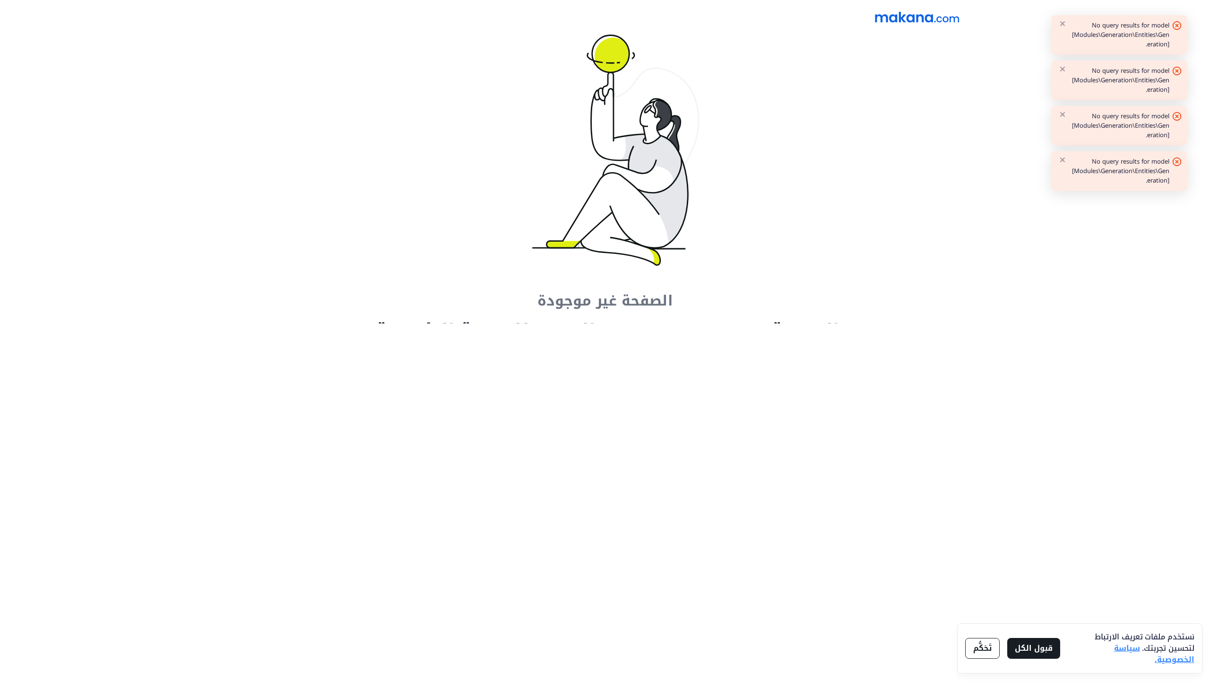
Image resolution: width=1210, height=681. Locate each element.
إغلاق (1062, 23)
